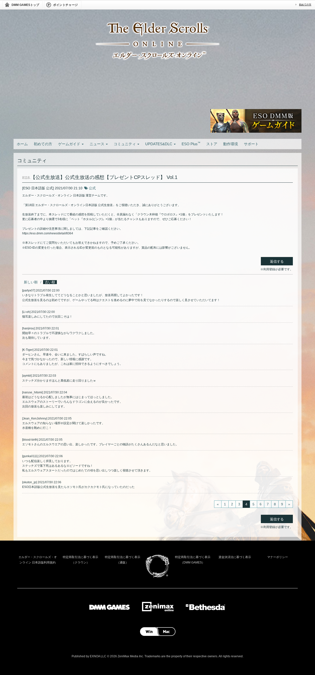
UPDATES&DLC (159, 144)
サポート (251, 144)
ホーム (22, 144)
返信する (277, 261)
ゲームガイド (69, 144)
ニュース (97, 144)
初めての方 (305, 4)
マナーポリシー (277, 557)
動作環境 (230, 144)
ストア (211, 144)
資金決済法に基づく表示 (235, 557)
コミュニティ (125, 144)
